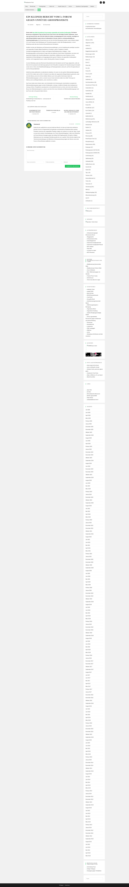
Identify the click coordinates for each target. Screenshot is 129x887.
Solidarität (88, 161)
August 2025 (89, 438)
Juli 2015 (88, 742)
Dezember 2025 (89, 426)
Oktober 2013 (89, 802)
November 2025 (89, 429)
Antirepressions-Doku (92, 238)
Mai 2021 (88, 545)
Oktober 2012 (89, 836)
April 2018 (88, 649)
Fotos (87, 71)
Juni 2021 (88, 542)
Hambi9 (87, 93)
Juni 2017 (88, 677)
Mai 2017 (88, 680)
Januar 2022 (89, 522)
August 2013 (89, 807)
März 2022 (88, 517)
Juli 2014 (88, 776)
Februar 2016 (89, 723)
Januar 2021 (89, 556)
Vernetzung (88, 186)
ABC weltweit (90, 246)
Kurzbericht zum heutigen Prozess (34, 111)
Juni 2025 (88, 440)
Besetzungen (89, 54)
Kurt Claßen (88, 110)
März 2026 (88, 418)
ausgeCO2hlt (90, 291)
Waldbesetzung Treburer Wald (94, 268)
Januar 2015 (89, 759)
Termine (87, 175)
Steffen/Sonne (89, 164)
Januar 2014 (89, 793)
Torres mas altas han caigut (93, 279)
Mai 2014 (88, 782)
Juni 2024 (88, 466)
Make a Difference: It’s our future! (95, 375)
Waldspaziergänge (90, 192)
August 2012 (89, 841)
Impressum (67, 885)
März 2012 (88, 855)
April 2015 (88, 751)
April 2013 (88, 819)
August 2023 (89, 480)
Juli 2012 (88, 844)
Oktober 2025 (89, 432)
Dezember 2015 (89, 728)
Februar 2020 (89, 587)
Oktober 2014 (89, 768)
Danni (87, 59)
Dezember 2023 (89, 469)
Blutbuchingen (89, 56)
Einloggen (61, 885)
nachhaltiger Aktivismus (91, 121)
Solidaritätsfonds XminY (92, 399)
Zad (86, 198)
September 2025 (90, 435)
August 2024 (89, 463)
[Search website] (39, 9)
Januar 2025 (89, 449)
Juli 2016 (88, 709)
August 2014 (89, 773)
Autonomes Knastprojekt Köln (94, 242)
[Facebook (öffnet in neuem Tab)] (104, 2)
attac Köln (89, 389)
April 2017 (88, 683)
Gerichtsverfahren (90, 82)
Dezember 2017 (89, 661)
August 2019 (89, 604)
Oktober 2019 (89, 598)
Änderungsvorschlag (53, 110)
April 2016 (88, 717)
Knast (87, 104)
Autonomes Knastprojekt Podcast (95, 244)
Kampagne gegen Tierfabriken (94, 870)
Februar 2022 (89, 519)
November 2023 (89, 471)
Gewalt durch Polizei (90, 85)
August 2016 (89, 706)
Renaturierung (89, 141)
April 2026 (88, 415)
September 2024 (90, 460)
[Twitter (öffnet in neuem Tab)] (101, 2)
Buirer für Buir (90, 293)
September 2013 (90, 804)
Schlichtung (88, 155)
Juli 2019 (88, 607)
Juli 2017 (88, 675)
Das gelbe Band (91, 299)
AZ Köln (89, 391)
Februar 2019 (89, 621)
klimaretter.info (90, 324)
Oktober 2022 (89, 500)
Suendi (87, 166)
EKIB (88, 305)
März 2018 (88, 652)
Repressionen (89, 144)
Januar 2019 (89, 624)
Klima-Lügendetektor (92, 316)
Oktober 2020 (89, 565)
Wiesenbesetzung (90, 195)
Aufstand (88, 48)
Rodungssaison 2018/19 (91, 152)
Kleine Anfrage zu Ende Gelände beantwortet (71, 111)
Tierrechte (88, 183)
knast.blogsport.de (91, 240)
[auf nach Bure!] (92, 345)
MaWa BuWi (89, 116)
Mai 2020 (88, 579)
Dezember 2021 (89, 525)
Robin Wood (90, 397)
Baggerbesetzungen (90, 51)
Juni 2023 (88, 483)
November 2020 (89, 562)
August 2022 (89, 505)
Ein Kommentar (46, 24)
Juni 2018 (88, 644)
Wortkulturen (90, 334)
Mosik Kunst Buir (91, 377)
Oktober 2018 (89, 632)
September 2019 (90, 601)
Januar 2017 (89, 692)
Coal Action (89, 297)
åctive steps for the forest (93, 365)
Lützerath (88, 113)
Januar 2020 (89, 590)
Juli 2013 (88, 810)
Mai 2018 (88, 646)
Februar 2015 (89, 757)
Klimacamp (89, 322)
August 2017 (89, 672)
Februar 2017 (89, 689)
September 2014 (90, 771)
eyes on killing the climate (93, 367)
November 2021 (89, 528)
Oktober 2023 (89, 474)
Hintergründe (89, 99)
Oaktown (88, 130)
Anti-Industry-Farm (91, 866)
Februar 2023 (89, 491)
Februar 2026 (89, 421)
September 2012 (90, 838)
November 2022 (89, 497)
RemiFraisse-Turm (90, 138)
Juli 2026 (88, 409)
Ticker (87, 181)
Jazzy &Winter (89, 102)
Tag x (87, 172)
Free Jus (88, 73)
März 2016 (88, 720)
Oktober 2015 (89, 734)
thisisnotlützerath (90, 178)
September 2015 (90, 737)
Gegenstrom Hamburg (92, 310)
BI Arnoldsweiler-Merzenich (93, 393)
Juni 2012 (88, 847)
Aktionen (88, 40)
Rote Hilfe (89, 248)
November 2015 (89, 731)
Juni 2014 (88, 779)
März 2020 (88, 584)
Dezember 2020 (89, 559)
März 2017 (88, 686)
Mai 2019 (88, 613)
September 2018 (90, 635)
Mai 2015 (88, 748)
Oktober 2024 (89, 457)
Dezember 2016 (89, 694)
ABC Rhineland (90, 252)
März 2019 (88, 618)
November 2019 (89, 596)
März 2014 (88, 788)
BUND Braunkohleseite (92, 295)
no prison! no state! (91, 250)
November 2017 (89, 663)
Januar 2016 (89, 725)
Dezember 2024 (89, 452)
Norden (87, 127)
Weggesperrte (90, 236)
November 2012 (89, 833)
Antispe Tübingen (91, 868)
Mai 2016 (88, 714)
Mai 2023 (88, 486)
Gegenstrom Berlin (91, 308)
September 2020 (90, 567)
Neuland (88, 124)
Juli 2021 (88, 539)
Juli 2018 (88, 641)
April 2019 (88, 615)
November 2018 (89, 630)
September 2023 (90, 477)
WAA (87, 189)
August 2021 (89, 536)
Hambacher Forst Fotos (92, 373)
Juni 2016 (88, 711)
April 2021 (88, 548)
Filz (86, 68)
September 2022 (90, 502)
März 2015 (88, 754)
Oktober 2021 (89, 531)
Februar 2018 (89, 655)
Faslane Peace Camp (92, 275)
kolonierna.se (90, 277)
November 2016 (89, 697)
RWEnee (89, 330)
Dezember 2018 (89, 627)
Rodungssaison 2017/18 (91, 150)
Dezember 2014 (89, 762)
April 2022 (88, 514)
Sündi (87, 169)
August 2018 (89, 638)
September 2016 (90, 703)
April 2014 (88, 785)
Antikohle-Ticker (91, 289)
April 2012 (88, 853)
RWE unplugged (91, 328)
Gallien (87, 76)
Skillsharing (88, 158)
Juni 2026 (88, 412)
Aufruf (87, 45)
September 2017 (90, 669)
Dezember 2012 (89, 830)
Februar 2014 (89, 790)
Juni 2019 (88, 610)
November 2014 (89, 765)
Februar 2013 (89, 824)
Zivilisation (88, 200)
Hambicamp (88, 96)
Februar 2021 (89, 553)
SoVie (88, 332)
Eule (87, 62)
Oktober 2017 (89, 666)
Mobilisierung (89, 119)
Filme (87, 65)
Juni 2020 (88, 576)
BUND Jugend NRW (92, 395)
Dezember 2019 (89, 593)
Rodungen (88, 147)
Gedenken (88, 79)
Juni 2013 (88, 813)
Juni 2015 (88, 745)
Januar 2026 (89, 423)
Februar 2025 (89, 446)
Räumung (88, 135)
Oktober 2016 (89, 700)
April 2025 (88, 443)
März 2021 (88, 550)
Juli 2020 (88, 573)
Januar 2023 (89, 494)
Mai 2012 (88, 850)
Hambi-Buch (89, 90)
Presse (87, 133)
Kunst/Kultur (88, 107)
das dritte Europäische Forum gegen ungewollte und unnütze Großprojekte (52, 32)
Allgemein (38, 24)
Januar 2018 (89, 658)
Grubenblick (88, 87)
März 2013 (88, 821)
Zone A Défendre (91, 270)
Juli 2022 (88, 508)
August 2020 (89, 570)
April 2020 (88, 581)
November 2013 (89, 799)
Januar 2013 (89, 827)
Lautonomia (90, 326)
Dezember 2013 (89, 796)
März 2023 (88, 488)
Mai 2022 (88, 511)
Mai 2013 (88, 816)
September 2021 (90, 534)
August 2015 (89, 740)
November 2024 (89, 454)
